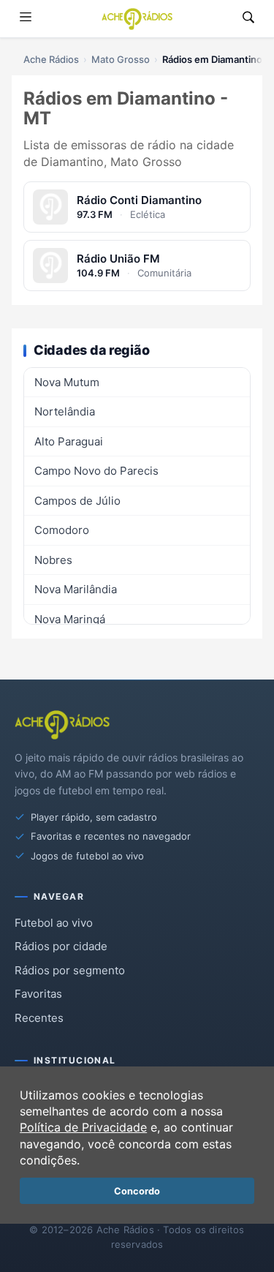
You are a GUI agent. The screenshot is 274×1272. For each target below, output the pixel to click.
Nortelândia (64, 411)
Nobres (53, 560)
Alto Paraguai (68, 441)
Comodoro (61, 530)
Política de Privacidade (83, 1127)
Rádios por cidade (61, 946)
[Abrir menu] (25, 18)
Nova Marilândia (75, 589)
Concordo (137, 1191)
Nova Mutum (66, 382)
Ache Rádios (51, 59)
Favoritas (38, 994)
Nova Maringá (69, 619)
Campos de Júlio (77, 501)
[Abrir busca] (248, 18)
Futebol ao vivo (54, 923)
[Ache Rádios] (137, 19)
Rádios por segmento (70, 970)
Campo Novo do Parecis (96, 471)
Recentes (39, 1018)
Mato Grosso (120, 59)
